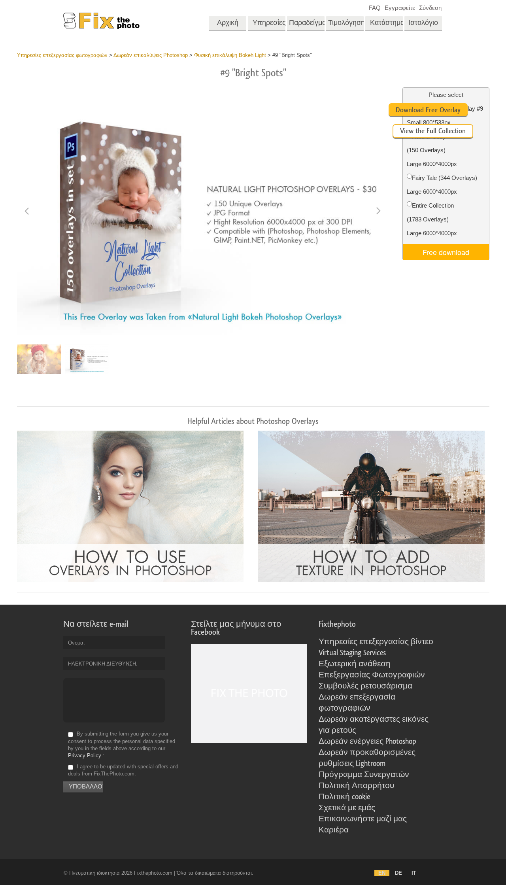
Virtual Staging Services (352, 653)
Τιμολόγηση (346, 22)
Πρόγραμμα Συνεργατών (364, 775)
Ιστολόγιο (423, 22)
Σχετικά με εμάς (347, 808)
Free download (446, 252)
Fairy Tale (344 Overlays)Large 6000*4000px (442, 184)
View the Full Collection (433, 130)
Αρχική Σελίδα (227, 25)
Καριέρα (334, 830)
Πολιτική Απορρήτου (356, 786)
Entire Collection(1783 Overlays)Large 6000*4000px (432, 219)
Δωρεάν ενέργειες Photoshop (367, 741)
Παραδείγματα (307, 22)
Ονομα (75, 643)
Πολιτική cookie (344, 797)
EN (381, 873)
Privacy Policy (84, 755)
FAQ (375, 7)
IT (414, 873)
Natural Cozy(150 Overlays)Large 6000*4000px (432, 150)
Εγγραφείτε (400, 7)
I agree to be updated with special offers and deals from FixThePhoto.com (123, 770)
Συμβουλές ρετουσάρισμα (365, 686)
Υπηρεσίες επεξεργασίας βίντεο (376, 642)
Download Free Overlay (428, 109)
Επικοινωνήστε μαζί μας (363, 819)
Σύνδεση (430, 7)
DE (398, 873)
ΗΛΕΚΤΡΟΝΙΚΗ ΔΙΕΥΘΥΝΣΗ (102, 664)
